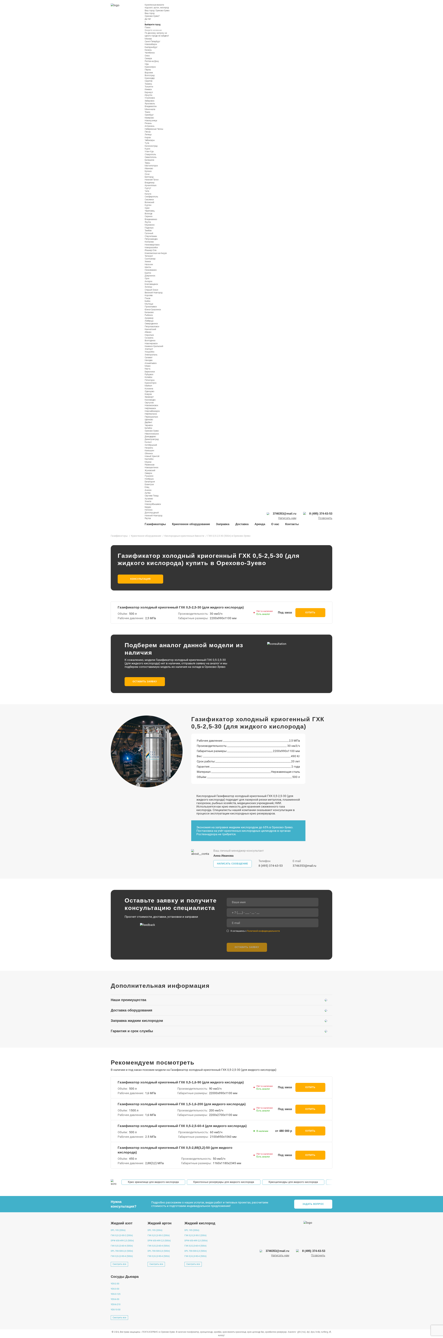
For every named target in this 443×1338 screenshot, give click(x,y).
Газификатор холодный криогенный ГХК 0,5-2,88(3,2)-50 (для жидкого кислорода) (175, 1150)
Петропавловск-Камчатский (152, 328)
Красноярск (150, 67)
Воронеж (149, 72)
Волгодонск (150, 340)
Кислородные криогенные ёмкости (184, 535)
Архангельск (150, 185)
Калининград (151, 146)
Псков (147, 298)
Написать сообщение (232, 863)
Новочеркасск (151, 343)
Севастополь (150, 157)
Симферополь (151, 196)
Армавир (149, 318)
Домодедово (150, 436)
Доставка (241, 524)
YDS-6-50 (115, 1299)
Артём (148, 493)
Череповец (150, 211)
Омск (147, 55)
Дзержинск (150, 275)
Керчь (147, 369)
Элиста (148, 501)
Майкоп (148, 385)
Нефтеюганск (151, 414)
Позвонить (325, 518)
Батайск (148, 428)
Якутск (148, 222)
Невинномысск (152, 434)
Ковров (148, 394)
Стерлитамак (151, 236)
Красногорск (150, 383)
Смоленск (149, 199)
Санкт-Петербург (152, 41)
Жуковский (150, 470)
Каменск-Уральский (154, 346)
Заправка (222, 524)
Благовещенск (151, 284)
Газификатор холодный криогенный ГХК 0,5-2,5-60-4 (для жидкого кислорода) (182, 1126)
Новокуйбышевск (153, 504)
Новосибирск (151, 44)
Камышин (149, 450)
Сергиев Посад (151, 495)
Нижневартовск (152, 245)
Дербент (148, 422)
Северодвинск (151, 323)
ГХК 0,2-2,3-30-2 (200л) (122, 1235)
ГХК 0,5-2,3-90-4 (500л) (122, 1256)
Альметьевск (151, 363)
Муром (148, 462)
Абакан (148, 332)
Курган (148, 205)
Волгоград (149, 75)
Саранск (148, 216)
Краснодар (150, 78)
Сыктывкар (150, 259)
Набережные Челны (154, 129)
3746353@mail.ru (304, 865)
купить (310, 612)
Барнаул (149, 92)
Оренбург (149, 115)
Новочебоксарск (152, 411)
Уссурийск (149, 352)
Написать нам (287, 518)
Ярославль (150, 103)
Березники (150, 371)
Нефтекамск (150, 408)
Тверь (147, 163)
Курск (147, 149)
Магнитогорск (151, 165)
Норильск (149, 335)
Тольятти (149, 86)
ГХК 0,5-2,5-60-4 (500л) (122, 1246)
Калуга (148, 194)
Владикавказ (151, 219)
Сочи (147, 174)
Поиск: (148, 27)
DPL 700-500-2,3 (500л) (122, 1251)
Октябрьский (151, 445)
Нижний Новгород (153, 515)
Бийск (147, 301)
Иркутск (148, 95)
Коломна (149, 388)
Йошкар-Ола (150, 250)
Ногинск (148, 510)
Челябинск (150, 53)
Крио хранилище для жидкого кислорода (153, 1182)
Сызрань (149, 338)
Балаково (149, 312)
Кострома (149, 242)
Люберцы (149, 321)
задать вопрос (313, 1204)
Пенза (148, 132)
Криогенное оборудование (191, 524)
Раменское (149, 465)
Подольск (149, 228)
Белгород (149, 177)
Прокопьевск (151, 306)
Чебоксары (150, 140)
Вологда (148, 213)
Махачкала (150, 109)
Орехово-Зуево (162, 10)
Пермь (148, 69)
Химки (148, 261)
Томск (147, 112)
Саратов (148, 81)
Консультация (140, 579)
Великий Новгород (153, 292)
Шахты (148, 267)
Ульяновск (150, 98)
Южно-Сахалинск (153, 309)
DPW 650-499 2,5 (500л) (122, 1241)
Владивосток (151, 106)
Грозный (149, 233)
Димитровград (152, 439)
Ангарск (148, 281)
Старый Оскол (151, 290)
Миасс (148, 366)
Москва (148, 39)
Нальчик (149, 264)
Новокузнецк (151, 120)
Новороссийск (151, 247)
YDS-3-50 (115, 1289)
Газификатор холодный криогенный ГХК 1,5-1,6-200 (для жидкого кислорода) (182, 1104)
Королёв (149, 295)
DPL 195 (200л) (118, 1230)
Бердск (148, 507)
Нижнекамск (151, 270)
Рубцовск (149, 374)
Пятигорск (150, 380)
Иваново (149, 168)
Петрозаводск (151, 239)
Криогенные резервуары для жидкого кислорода (223, 1182)
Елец (147, 487)
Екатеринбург (151, 47)
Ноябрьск (149, 479)
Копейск (148, 377)
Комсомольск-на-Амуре (156, 253)
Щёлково (149, 419)
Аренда (260, 524)
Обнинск (149, 453)
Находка (148, 360)
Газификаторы (155, 524)
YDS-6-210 (115, 1304)
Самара (148, 58)
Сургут (148, 188)
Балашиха (149, 160)
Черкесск (149, 425)
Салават (148, 357)
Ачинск (148, 490)
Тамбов (148, 230)
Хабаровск (149, 101)
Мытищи (149, 304)
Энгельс (148, 287)
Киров (148, 137)
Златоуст (149, 349)
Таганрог (149, 256)
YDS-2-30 (115, 1284)
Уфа (147, 64)
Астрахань (149, 126)
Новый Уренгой (152, 456)
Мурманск (150, 225)
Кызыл (148, 442)
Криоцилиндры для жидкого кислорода (293, 1182)
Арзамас (149, 498)
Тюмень (148, 84)
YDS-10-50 (115, 1310)
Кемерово (149, 118)
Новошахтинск (151, 467)
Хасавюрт (149, 397)
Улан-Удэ (149, 151)
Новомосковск (151, 405)
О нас (275, 524)
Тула (147, 143)
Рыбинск (149, 315)
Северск (148, 473)
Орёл (147, 208)
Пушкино (149, 476)
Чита (147, 191)
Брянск (148, 171)
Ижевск (148, 89)
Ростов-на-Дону (152, 61)
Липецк (148, 134)
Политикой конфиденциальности (263, 931)
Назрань (149, 448)
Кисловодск (150, 400)
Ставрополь (150, 154)
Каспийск (149, 459)
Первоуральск (151, 417)
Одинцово (149, 391)
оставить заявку (145, 681)
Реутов (148, 518)
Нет (149, 19)
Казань (148, 50)
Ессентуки (149, 484)
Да (146, 19)
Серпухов (149, 402)
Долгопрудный (152, 512)
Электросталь (151, 355)
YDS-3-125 (115, 1294)
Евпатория (150, 481)
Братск (148, 273)
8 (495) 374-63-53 (271, 865)
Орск (147, 278)
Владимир (150, 182)
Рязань (148, 123)
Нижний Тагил (152, 179)
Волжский (149, 202)
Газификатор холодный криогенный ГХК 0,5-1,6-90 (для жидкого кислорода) (181, 1082)
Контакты (292, 524)
